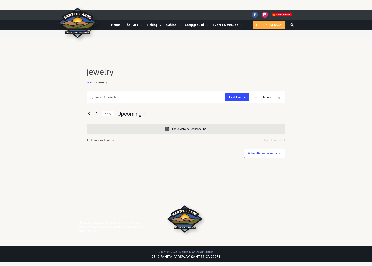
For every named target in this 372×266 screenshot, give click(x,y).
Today (108, 113)
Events (91, 82)
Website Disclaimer (109, 226)
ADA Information (88, 230)
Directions (98, 222)
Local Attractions (116, 222)
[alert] (186, 129)
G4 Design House (202, 251)
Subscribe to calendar (262, 153)
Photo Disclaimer (133, 226)
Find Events (237, 97)
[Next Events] (96, 113)
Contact (91, 226)
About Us (84, 222)
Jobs (81, 226)
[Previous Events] (89, 113)
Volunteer (135, 222)
